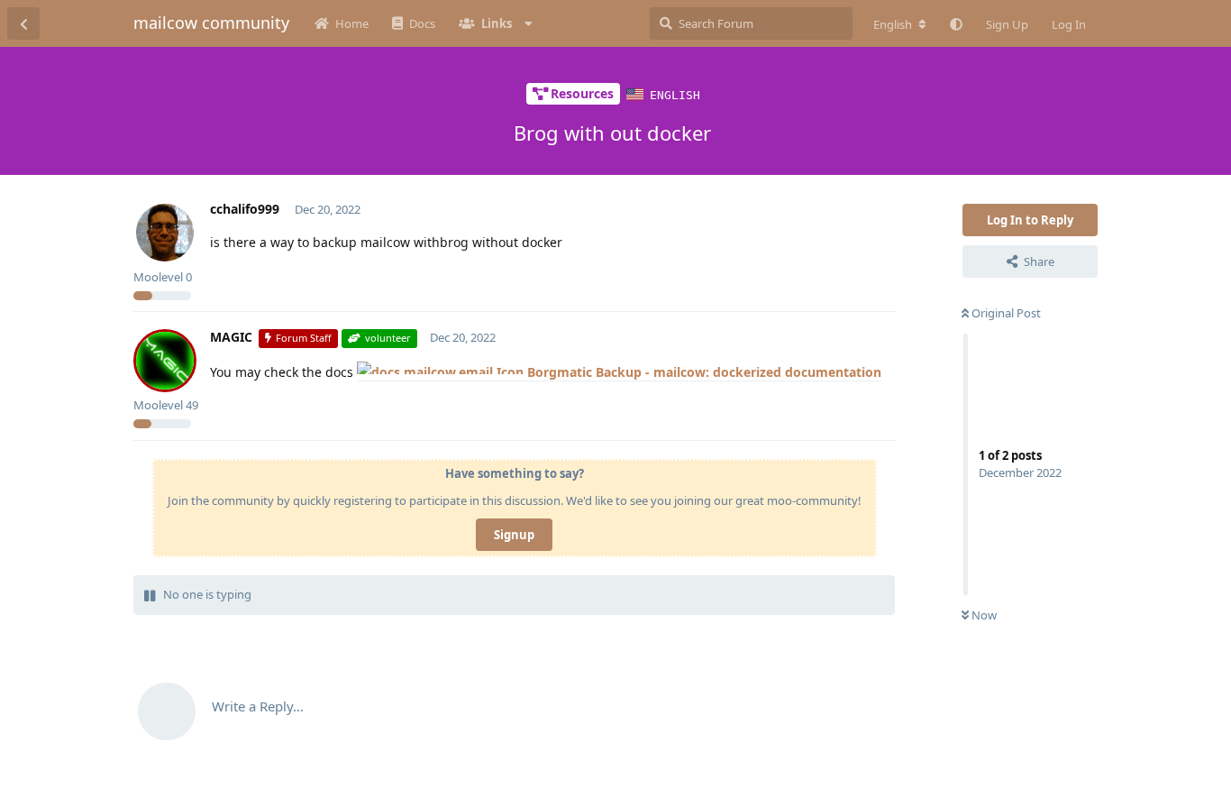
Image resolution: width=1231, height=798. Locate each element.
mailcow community (211, 22)
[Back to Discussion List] (23, 23)
